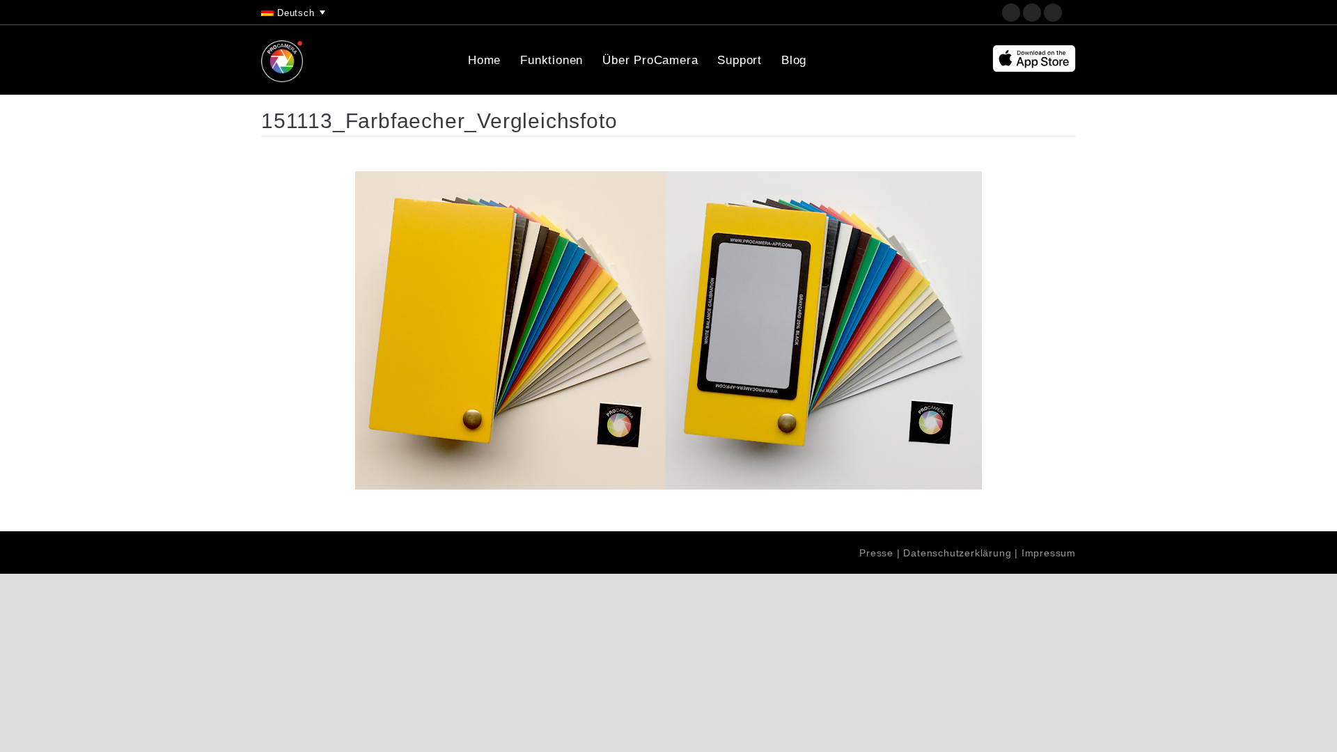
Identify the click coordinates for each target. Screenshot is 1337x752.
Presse (876, 552)
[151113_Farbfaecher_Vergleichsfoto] (668, 330)
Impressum (1049, 552)
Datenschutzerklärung (957, 552)
